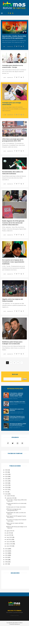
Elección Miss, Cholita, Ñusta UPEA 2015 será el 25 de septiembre (14, 37)
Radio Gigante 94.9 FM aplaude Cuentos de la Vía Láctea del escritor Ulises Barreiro (13, 223)
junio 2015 (9, 535)
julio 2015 (8, 533)
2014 (6, 548)
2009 (6, 559)
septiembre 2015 (10, 498)
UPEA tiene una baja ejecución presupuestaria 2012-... (13, 509)
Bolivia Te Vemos (19, 622)
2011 (6, 555)
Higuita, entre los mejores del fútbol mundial (12, 300)
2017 (6, 489)
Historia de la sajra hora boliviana (17, 409)
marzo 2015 (9, 541)
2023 (6, 476)
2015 (6, 494)
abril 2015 (8, 539)
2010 (6, 557)
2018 (6, 487)
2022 (6, 478)
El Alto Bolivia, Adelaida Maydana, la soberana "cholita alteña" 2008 (16, 394)
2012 (6, 553)
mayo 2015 (9, 537)
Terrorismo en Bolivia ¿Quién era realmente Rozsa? (18, 424)
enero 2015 (9, 546)
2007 (6, 564)
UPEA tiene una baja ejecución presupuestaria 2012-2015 (13, 140)
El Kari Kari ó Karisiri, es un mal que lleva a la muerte (17, 417)
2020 (6, 483)
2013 (6, 551)
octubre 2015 (9, 495)
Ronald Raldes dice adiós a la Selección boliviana (12, 173)
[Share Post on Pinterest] (18, 46)
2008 (6, 561)
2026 (6, 470)
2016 (6, 491)
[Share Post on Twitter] (16, 46)
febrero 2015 (9, 543)
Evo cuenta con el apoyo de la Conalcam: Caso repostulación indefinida (13, 262)
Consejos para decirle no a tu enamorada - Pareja (12, 66)
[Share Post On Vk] (21, 46)
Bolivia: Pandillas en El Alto (17, 402)
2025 (6, 472)
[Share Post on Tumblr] (23, 46)
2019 (6, 485)
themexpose (17, 624)
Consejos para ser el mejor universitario (11, 103)
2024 (6, 474)
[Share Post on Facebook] (14, 46)
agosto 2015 (9, 530)
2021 (6, 480)
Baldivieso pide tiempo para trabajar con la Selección (12, 343)
